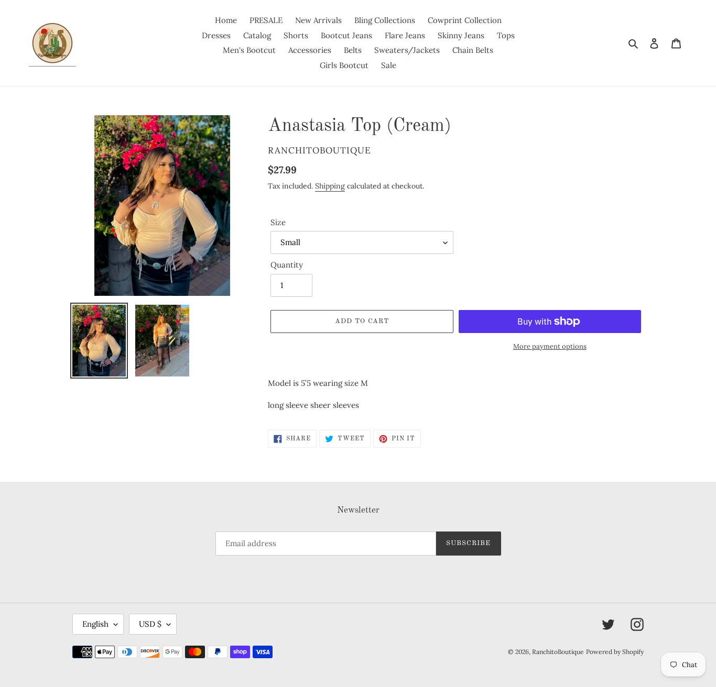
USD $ (150, 624)
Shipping (330, 186)
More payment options (550, 346)
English (95, 624)
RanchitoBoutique (558, 652)
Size (278, 222)
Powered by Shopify (615, 652)
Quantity (286, 265)
